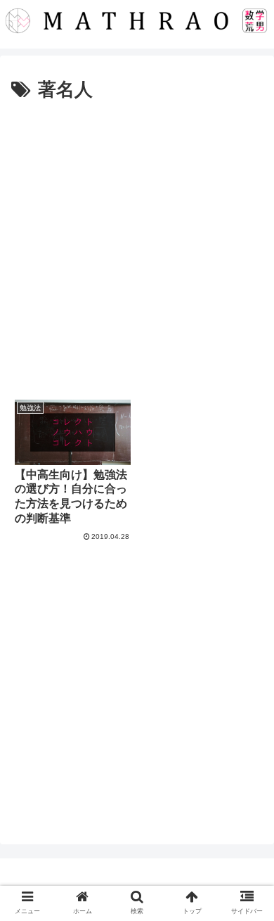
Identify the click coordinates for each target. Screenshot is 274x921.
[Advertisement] (137, 250)
